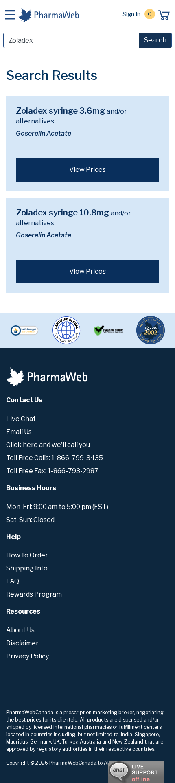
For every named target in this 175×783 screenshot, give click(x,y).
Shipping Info (27, 568)
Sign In (131, 14)
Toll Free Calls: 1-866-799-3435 (54, 458)
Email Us (19, 432)
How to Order (27, 555)
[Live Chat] (114, 768)
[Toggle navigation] (10, 15)
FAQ (12, 581)
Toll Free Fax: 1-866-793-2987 (52, 471)
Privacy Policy (27, 656)
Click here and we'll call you (48, 445)
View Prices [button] (87, 169)
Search (155, 40)
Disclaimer (22, 643)
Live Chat (21, 419)
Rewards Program (34, 594)
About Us (20, 630)
